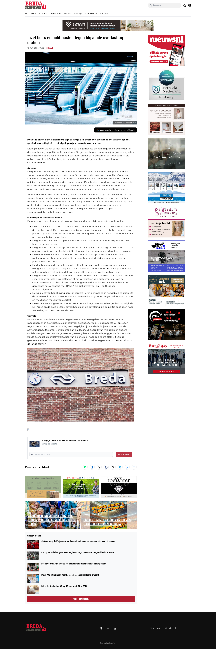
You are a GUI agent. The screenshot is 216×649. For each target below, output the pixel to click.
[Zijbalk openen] (26, 13)
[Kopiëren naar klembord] (127, 467)
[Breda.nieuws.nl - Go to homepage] (36, 628)
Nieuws (67, 13)
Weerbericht (171, 628)
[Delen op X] (113, 467)
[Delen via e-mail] (134, 467)
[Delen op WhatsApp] (85, 467)
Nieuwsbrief (91, 13)
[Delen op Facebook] (106, 467)
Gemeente (55, 13)
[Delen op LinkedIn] (92, 467)
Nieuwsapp (155, 628)
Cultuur (43, 13)
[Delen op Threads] (99, 467)
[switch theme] (185, 5)
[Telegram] (120, 467)
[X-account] (101, 628)
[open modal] (189, 5)
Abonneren (124, 454)
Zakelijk (78, 13)
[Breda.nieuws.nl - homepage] (36, 5)
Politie (33, 13)
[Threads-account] (115, 628)
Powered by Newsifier (108, 643)
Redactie (104, 13)
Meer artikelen (81, 599)
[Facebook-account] (108, 628)
